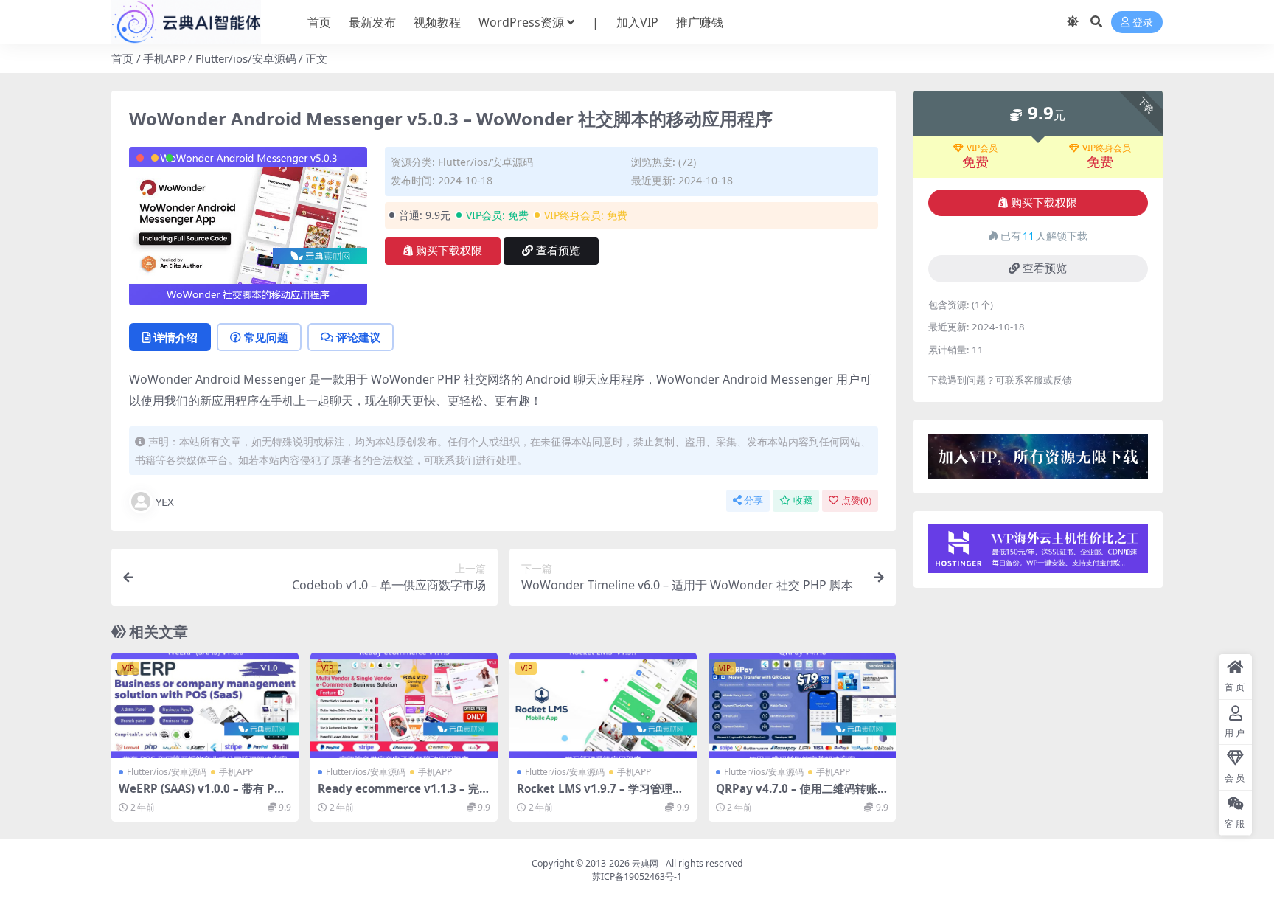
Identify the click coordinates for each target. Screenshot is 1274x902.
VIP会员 (982, 148)
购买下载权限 (449, 251)
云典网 (645, 863)
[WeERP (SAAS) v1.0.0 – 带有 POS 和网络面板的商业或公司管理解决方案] (205, 705)
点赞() (856, 500)
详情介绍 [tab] (175, 337)
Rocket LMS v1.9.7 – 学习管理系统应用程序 (600, 795)
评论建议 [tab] (358, 337)
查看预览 (558, 251)
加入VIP (637, 22)
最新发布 (372, 22)
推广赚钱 (699, 22)
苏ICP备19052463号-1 (637, 876)
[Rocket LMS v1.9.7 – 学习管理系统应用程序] (603, 705)
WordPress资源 (521, 22)
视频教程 (437, 22)
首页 (319, 22)
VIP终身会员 (1106, 148)
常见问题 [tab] (266, 337)
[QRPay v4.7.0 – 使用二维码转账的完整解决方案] (802, 705)
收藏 (802, 500)
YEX (165, 501)
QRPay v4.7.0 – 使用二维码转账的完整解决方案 (796, 795)
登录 (1142, 22)
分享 (753, 500)
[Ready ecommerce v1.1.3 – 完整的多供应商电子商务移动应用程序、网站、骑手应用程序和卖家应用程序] (404, 705)
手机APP (164, 58)
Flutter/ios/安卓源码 (245, 58)
